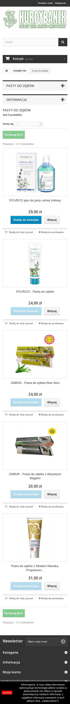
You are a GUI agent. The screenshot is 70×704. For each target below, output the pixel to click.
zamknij (7, 692)
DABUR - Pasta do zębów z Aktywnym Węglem (35, 476)
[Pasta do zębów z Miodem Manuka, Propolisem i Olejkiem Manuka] (35, 537)
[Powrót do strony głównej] (6, 71)
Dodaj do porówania (52, 232)
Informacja (16, 99)
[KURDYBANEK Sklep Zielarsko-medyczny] (35, 19)
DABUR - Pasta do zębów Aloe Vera (35, 383)
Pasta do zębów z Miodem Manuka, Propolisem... (35, 568)
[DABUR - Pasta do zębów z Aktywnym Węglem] (35, 445)
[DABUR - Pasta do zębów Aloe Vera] (35, 354)
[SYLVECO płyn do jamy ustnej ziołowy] (35, 172)
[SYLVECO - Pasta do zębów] (35, 263)
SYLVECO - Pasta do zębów (35, 291)
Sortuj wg (8, 123)
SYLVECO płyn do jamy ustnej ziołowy (35, 200)
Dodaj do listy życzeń (20, 232)
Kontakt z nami (45, 3)
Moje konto (12, 672)
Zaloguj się (60, 3)
